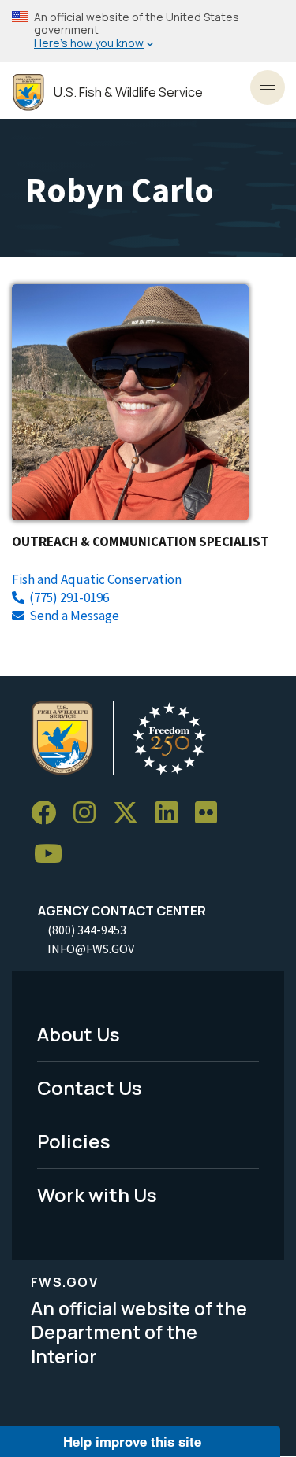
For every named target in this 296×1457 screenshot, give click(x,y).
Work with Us (97, 1194)
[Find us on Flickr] (211, 813)
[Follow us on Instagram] (90, 813)
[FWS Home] (28, 92)
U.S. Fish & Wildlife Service (128, 92)
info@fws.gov (90, 948)
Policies (74, 1141)
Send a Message (74, 615)
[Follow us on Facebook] (49, 813)
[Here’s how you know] (148, 31)
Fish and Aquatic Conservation (97, 579)
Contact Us (89, 1087)
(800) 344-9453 (86, 929)
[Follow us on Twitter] (131, 813)
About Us (78, 1034)
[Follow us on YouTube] (53, 854)
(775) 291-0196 (69, 597)
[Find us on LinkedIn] (172, 813)
